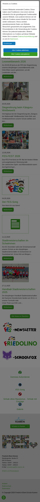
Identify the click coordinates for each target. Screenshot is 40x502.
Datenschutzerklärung (26, 36)
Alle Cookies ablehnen (20, 50)
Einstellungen (7, 43)
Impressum (14, 39)
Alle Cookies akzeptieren (20, 54)
